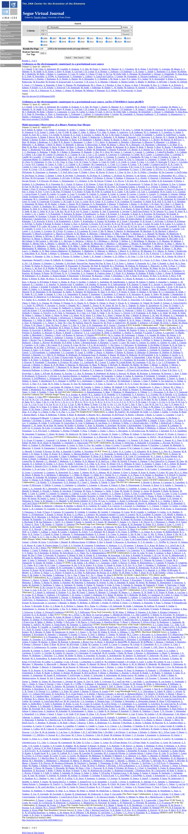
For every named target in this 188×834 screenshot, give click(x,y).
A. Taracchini (134, 300)
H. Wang (64, 315)
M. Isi (67, 211)
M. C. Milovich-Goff (109, 246)
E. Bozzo (57, 333)
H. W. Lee (132, 226)
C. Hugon (176, 423)
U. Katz (88, 425)
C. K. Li (64, 402)
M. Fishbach (52, 189)
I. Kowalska (133, 221)
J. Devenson (152, 175)
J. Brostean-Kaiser (88, 342)
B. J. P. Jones (53, 357)
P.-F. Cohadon (38, 164)
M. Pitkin (154, 268)
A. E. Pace (155, 260)
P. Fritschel (66, 191)
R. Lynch (93, 231)
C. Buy (96, 152)
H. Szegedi (140, 87)
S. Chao (153, 157)
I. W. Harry (154, 204)
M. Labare (74, 362)
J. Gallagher (141, 350)
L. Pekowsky (154, 266)
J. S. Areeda (54, 135)
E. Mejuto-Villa (37, 243)
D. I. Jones (169, 211)
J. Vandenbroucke (156, 384)
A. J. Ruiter (163, 85)
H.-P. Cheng (117, 159)
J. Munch (122, 251)
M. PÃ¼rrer (56, 273)
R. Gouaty (78, 199)
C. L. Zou (70, 412)
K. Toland (144, 303)
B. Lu (55, 404)
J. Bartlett (97, 140)
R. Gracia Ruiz (67, 423)
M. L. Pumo (96, 85)
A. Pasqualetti (58, 266)
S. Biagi (70, 415)
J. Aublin (164, 412)
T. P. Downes (43, 181)
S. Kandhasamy (89, 214)
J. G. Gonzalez (67, 352)
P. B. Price (172, 370)
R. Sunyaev (78, 335)
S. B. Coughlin (81, 167)
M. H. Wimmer (59, 320)
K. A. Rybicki (175, 85)
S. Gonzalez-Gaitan (100, 114)
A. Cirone (131, 162)
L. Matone (135, 239)
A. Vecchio (116, 310)
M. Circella (65, 418)
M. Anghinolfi (133, 412)
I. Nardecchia (180, 251)
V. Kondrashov (87, 221)
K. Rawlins (67, 373)
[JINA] (9, 18)
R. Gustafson (136, 201)
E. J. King (110, 219)
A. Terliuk (178, 381)
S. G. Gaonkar (179, 191)
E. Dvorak (129, 347)
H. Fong (109, 189)
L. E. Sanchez (50, 284)
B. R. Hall (156, 201)
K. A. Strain (86, 297)
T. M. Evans (119, 184)
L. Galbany (87, 76)
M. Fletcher (100, 189)
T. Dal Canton (146, 169)
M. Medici (134, 365)
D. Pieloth (154, 370)
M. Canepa (47, 154)
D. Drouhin (78, 420)
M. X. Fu (74, 399)
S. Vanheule (42, 387)
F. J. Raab (116, 273)
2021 (91, 42)
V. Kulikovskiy (148, 425)
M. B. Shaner (142, 289)
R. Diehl (105, 333)
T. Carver (113, 342)
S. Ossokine (108, 260)
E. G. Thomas (43, 303)
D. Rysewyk (41, 376)
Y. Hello (125, 423)
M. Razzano (97, 276)
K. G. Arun (76, 135)
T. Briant (79, 149)
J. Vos (31, 90)
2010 (82, 38)
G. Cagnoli (137, 152)
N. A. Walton (56, 90)
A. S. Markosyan (83, 236)
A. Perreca (26, 268)
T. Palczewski (72, 370)
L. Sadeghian (103, 282)
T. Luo (71, 404)
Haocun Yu (98, 323)
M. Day (82, 345)
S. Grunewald (43, 201)
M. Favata (62, 187)
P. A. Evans (27, 440)
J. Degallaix (152, 172)
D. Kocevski (35, 330)
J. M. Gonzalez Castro (172, 196)
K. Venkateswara (161, 310)
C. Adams (81, 130)
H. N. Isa (50, 211)
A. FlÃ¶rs (49, 76)
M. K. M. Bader (63, 137)
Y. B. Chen (170, 397)
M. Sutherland (124, 381)
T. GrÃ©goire (54, 423)
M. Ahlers (161, 335)
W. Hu (155, 399)
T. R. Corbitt (143, 164)
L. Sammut (172, 282)
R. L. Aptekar (94, 394)
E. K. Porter (36, 271)
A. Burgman (102, 342)
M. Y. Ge (109, 399)
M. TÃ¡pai (122, 300)
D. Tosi (74, 384)
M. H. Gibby (116, 328)
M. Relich (111, 373)
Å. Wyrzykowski (125, 90)
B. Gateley (51, 194)
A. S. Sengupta (44, 289)
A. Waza (156, 387)
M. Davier (100, 172)
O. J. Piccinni (71, 268)
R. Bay (177, 337)
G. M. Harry (143, 204)
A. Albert (110, 412)
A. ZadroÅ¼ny (119, 323)
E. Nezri (179, 428)
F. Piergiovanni (94, 268)
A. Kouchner (110, 425)
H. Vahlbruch (65, 308)
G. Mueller (33, 251)
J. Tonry (58, 71)
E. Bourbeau (166, 340)
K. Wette (87, 318)
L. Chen (141, 397)
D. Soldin (102, 378)
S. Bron (76, 342)
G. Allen (82, 132)
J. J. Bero (88, 142)
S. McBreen (47, 330)
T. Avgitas (173, 412)
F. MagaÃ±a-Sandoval (42, 234)
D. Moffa (51, 248)
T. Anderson (57, 337)
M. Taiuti (83, 434)
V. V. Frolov (77, 191)
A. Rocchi (94, 278)
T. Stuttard (97, 381)
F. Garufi (42, 194)
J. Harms (133, 204)
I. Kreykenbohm (134, 425)
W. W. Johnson (157, 211)
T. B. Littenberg (71, 229)
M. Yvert (107, 323)
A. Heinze (73, 79)
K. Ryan (71, 282)
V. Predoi (95, 271)
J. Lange (146, 224)
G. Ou (110, 404)
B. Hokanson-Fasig (87, 355)
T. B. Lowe (89, 82)
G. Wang (55, 315)
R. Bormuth (80, 415)
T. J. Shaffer (105, 289)
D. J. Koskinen (126, 360)
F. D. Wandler (129, 387)
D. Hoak (177, 206)
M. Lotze (46, 428)
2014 (119, 38)
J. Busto (148, 415)
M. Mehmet (176, 241)
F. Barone (33, 140)
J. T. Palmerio (36, 85)
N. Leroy (182, 226)
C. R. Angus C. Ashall (142, 109)
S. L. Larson (177, 224)
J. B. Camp (37, 154)
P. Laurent (147, 333)
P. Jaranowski (113, 211)
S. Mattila (139, 82)
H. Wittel (92, 320)
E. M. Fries (55, 191)
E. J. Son (58, 294)
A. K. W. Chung (81, 162)
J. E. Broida (132, 149)
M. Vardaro (78, 310)
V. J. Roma (127, 278)
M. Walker (26, 315)
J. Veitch (138, 310)
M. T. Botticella (29, 74)
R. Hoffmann (71, 355)
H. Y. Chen (90, 159)
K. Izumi (84, 211)
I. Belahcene (42, 142)
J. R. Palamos (34, 263)
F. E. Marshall (108, 440)
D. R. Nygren (170, 367)
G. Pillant (115, 268)
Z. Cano (71, 74)
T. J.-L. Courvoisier (92, 333)
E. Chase (173, 157)
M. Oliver (178, 256)
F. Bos (129, 340)
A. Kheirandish (138, 357)
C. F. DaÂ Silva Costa (68, 172)
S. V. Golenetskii (123, 394)
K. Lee (141, 226)
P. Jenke (162, 328)
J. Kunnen (181, 360)
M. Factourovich (133, 184)
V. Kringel (168, 221)
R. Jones (178, 211)
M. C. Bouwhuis (103, 415)
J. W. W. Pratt (74, 271)
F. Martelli (139, 236)
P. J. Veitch (147, 310)
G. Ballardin (106, 137)
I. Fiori (32, 189)
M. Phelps (59, 268)
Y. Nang (94, 404)
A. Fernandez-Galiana (125, 187)
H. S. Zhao (178, 409)
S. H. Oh (148, 256)
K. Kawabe (62, 216)
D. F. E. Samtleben (178, 431)
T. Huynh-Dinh (179, 209)
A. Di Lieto (65, 178)
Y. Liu (40, 404)
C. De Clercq (114, 345)
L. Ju (34, 214)
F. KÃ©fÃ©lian (75, 216)
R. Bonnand (118, 147)
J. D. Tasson (146, 300)
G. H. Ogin (130, 256)
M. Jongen (58, 425)
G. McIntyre (78, 241)
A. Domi (46, 420)
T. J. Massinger (70, 239)
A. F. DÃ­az (146, 418)
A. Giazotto (86, 196)
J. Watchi (135, 315)
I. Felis (168, 420)
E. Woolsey (134, 389)
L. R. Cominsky (83, 164)
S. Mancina (70, 365)
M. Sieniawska (90, 292)
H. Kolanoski (66, 360)
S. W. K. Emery (179, 437)
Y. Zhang (116, 409)
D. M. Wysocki (179, 320)
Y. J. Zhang (146, 409)
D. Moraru (132, 248)
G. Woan (101, 320)
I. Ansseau (68, 337)
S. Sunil (173, 297)
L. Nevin (108, 253)
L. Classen (181, 342)
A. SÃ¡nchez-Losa (137, 431)
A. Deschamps (158, 418)
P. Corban (132, 164)
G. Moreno (143, 248)
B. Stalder (106, 87)
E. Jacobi (174, 355)
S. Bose (157, 147)
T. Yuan (50, 392)
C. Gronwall (48, 440)
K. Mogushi (71, 248)
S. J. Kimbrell (99, 219)
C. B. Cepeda (79, 157)
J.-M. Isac (59, 211)
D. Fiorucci (41, 189)
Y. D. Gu (118, 399)
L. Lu (158, 362)
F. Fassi (161, 420)
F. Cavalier (47, 157)
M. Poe (162, 268)
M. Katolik (171, 214)
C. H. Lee (102, 226)
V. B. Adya (125, 130)
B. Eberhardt (140, 347)
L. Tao (145, 404)
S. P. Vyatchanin (138, 313)
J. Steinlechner (176, 294)
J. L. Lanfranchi (87, 362)
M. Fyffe (96, 191)
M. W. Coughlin (67, 167)
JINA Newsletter (6, 54)
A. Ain (58, 132)
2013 (110, 38)
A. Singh (131, 292)
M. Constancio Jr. (99, 164)
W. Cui (25, 399)
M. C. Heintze (59, 206)
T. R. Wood (122, 389)
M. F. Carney (146, 154)
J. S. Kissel (160, 219)
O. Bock (53, 147)
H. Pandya (84, 370)
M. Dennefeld (144, 74)
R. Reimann (87, 373)
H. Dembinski (141, 345)
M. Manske (160, 234)
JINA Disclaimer (6, 58)
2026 (45, 45)
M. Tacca (70, 300)
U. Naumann (120, 367)
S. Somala (48, 294)
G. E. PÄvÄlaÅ (40, 431)
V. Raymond (85, 276)
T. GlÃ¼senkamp (37, 352)
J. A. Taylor (158, 300)
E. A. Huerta (126, 209)
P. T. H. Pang (117, 263)
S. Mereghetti (35, 335)
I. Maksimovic (105, 234)
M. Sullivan (129, 87)
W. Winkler (72, 320)
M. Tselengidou (85, 384)
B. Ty (127, 384)
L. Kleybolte (171, 219)
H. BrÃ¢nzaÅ (118, 415)
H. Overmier (133, 260)
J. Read (106, 276)
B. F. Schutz (144, 287)
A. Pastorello (49, 85)
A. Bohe (89, 147)
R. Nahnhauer (96, 367)
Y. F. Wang (97, 315)
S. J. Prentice (108, 85)
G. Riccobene (122, 431)
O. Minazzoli (125, 246)
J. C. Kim (51, 219)
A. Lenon (160, 226)
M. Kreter (121, 425)
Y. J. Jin (50, 402)
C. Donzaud (56, 420)
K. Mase (93, 365)
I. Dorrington (165, 178)
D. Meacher (150, 241)
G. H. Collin (39, 345)
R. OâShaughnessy (93, 260)
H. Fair (154, 184)
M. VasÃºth (105, 310)
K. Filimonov (65, 350)
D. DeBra (142, 172)
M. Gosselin (67, 199)
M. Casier (131, 342)
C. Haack (98, 352)
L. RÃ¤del (45, 373)
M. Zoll (58, 392)
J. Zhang (45, 409)
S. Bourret (90, 415)
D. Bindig (81, 340)
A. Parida (26, 266)
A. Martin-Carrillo (126, 82)
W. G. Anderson (151, 132)
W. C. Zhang (93, 409)
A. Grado (88, 199)
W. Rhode (131, 373)
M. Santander (107, 376)
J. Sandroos (95, 376)
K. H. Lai (116, 224)
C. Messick (133, 243)
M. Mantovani (172, 234)
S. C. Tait (79, 300)
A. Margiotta (79, 428)
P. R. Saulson (132, 284)
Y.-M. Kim (87, 219)
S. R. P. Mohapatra (96, 248)
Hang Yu (88, 323)
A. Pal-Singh (70, 263)
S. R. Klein (33, 360)
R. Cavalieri (58, 157)
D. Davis (110, 172)
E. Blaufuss (92, 340)
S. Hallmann (88, 423)
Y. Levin (37, 229)
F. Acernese (60, 130)
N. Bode (61, 147)
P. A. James (132, 79)
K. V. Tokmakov (132, 303)
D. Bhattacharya (129, 392)
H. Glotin (43, 423)
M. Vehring (66, 387)
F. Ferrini (163, 187)
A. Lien (97, 440)
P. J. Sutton (27, 300)
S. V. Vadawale (180, 392)
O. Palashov (47, 263)
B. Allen (73, 132)
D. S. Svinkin (72, 394)
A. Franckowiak (62, 76)
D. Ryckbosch (28, 376)
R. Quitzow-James (103, 273)
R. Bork (139, 147)
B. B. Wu (73, 407)
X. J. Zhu (81, 325)
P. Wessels (52, 318)
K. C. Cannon (71, 154)
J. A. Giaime (60, 196)
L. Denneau (132, 74)
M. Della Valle (119, 74)
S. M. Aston (114, 135)
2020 (82, 42)
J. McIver (89, 241)
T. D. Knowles (38, 221)
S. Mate (106, 392)
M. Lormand (162, 229)
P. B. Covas (134, 167)
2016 (45, 42)
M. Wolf (112, 389)
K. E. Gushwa (108, 201)
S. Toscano (65, 384)
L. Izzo (122, 79)
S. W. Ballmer (119, 137)
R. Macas (109, 231)
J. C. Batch (133, 140)
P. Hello (81, 206)
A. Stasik (180, 378)
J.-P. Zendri (154, 323)
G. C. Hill (46, 355)
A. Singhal (141, 292)
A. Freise (30, 191)
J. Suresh (182, 297)
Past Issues (4, 25)
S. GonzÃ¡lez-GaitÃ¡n (103, 76)
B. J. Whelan (47, 389)
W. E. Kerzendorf (157, 79)
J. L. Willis (37, 320)
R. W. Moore (73, 367)
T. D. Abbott (48, 130)
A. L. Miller (62, 246)
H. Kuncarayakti (63, 82)
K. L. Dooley (141, 178)
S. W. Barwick (157, 337)
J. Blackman (161, 144)
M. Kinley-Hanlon (134, 219)
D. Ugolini (173, 305)
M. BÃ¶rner (120, 340)
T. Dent (58, 175)
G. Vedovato (127, 310)
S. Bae (74, 137)
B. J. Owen (145, 260)
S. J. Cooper (121, 164)
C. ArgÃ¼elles (89, 337)
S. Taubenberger (162, 87)
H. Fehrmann (89, 187)
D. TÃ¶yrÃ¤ (38, 305)
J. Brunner (139, 415)
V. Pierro (106, 268)
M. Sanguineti (28, 434)
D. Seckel (65, 378)
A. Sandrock (83, 376)
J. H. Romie (161, 278)
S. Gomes (131, 196)
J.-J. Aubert (154, 412)
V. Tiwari (120, 303)
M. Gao (100, 399)
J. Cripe (73, 169)
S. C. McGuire (65, 241)
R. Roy (154, 85)
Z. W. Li (130, 402)
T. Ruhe (183, 373)
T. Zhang (26, 325)
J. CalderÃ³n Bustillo (164, 152)
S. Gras (125, 199)
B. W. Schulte (132, 287)
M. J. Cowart (172, 167)
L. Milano (51, 246)
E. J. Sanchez (37, 284)
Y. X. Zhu (60, 412)
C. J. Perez (180, 266)
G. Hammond (28, 204)
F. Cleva (171, 162)
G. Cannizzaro (60, 74)
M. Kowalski (38, 82)
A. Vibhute (142, 392)
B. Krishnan (180, 221)
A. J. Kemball (98, 216)
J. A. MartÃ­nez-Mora (107, 428)
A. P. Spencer (119, 294)
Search (3, 29)
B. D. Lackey (105, 224)
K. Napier (169, 251)
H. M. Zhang (34, 409)
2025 (128, 42)
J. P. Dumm (106, 347)
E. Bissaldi (40, 328)
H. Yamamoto (36, 323)
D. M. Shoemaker (54, 292)
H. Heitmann (71, 206)
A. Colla (58, 164)
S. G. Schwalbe (158, 287)
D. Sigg (101, 292)
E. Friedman (108, 350)
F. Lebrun (157, 333)
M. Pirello (144, 268)
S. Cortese (42, 167)
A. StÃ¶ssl (71, 381)
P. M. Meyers (158, 243)
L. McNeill (113, 241)
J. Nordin (172, 82)
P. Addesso (100, 130)
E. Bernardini (48, 340)
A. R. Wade (151, 313)
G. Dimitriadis (168, 74)
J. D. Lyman (88, 71)
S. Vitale (100, 313)
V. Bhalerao (116, 392)
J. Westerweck (64, 318)
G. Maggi (45, 365)
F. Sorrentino (94, 294)
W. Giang (175, 350)
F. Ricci (172, 276)
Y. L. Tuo (163, 404)
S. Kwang (93, 224)
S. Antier (177, 132)
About (3, 40)
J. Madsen (35, 365)
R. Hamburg (152, 328)
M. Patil (94, 266)
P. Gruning (55, 201)
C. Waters (67, 90)
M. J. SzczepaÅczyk (56, 300)
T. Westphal (77, 318)
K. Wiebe (59, 389)
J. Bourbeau (178, 340)
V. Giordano (32, 423)
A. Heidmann (45, 206)
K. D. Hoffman (58, 355)
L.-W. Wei (154, 315)
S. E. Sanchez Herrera (67, 376)
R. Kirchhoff (148, 219)
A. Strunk (117, 297)
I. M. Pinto (134, 268)
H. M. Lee (122, 226)
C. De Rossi (116, 175)
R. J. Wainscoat (42, 90)
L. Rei (126, 276)
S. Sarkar (118, 376)
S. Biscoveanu (91, 144)
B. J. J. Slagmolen (167, 292)
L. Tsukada (131, 305)
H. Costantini (115, 418)
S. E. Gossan (55, 199)
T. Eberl (87, 420)
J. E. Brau (69, 149)
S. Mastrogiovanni (100, 239)
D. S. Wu (167, 320)
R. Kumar (56, 224)
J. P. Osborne (155, 440)
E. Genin (112, 194)
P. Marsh (130, 236)
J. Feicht (99, 187)
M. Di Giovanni (37, 178)
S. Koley (75, 221)
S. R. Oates (144, 440)
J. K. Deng (44, 399)
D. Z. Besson (61, 340)
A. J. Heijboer (114, 423)
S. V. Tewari (178, 300)
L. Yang (58, 323)
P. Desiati (164, 345)
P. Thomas (65, 303)
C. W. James (36, 425)
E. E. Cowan (146, 167)
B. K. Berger (64, 142)
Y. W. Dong (55, 399)
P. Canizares (59, 154)
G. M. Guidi (66, 201)
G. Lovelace (46, 231)
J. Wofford (121, 320)
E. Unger (135, 384)
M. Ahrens (171, 335)
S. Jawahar (124, 211)
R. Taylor (168, 300)
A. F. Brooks (144, 149)
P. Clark (98, 74)
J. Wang (31, 407)
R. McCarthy (172, 239)
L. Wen (31, 318)
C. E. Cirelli (121, 162)
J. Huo (171, 399)
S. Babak (42, 137)
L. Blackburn (52, 328)
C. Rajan (167, 273)
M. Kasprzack (159, 214)
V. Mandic (124, 234)
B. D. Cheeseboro (76, 159)
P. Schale (178, 284)
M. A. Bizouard (133, 144)
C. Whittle (136, 318)
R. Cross (74, 345)
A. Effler (152, 181)
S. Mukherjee (88, 251)
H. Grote (32, 201)
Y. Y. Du (65, 399)
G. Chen (133, 397)
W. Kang (78, 357)
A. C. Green (151, 199)
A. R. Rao (168, 392)
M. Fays (71, 187)
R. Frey (39, 191)
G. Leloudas (164, 69)
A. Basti (123, 140)
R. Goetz (122, 196)
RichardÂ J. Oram (41, 260)
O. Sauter (144, 284)
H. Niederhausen (142, 367)
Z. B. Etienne (90, 184)
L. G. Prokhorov (174, 271)
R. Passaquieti (72, 266)
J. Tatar (144, 381)
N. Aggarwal (27, 132)
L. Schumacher (53, 378)
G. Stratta (96, 297)
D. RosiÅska (173, 278)
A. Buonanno (74, 152)
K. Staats (146, 294)
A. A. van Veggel (64, 310)
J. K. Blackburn (147, 144)
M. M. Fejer (109, 187)
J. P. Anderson (125, 71)
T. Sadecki (91, 282)
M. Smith (85, 87)
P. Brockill (121, 149)
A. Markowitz (98, 236)
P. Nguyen (154, 253)
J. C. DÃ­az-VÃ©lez (65, 347)
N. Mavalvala (146, 239)
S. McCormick (39, 241)
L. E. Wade (163, 313)
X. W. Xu (167, 389)
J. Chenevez (77, 333)
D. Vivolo (169, 434)
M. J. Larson (100, 362)
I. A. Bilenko (171, 142)
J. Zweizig (120, 325)
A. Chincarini (138, 159)
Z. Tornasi (164, 303)
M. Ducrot (98, 181)
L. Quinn (102, 431)
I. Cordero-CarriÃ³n (158, 164)
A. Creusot (135, 418)
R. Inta (33, 211)
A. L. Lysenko (152, 394)
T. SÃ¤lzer (52, 376)
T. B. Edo (129, 181)
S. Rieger (33, 278)
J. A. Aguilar (150, 335)
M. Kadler (69, 425)
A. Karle (105, 357)
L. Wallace (37, 315)
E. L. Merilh (84, 243)
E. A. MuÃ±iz (133, 251)
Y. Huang (163, 399)
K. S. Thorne (90, 303)
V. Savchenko (178, 330)
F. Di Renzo (97, 178)
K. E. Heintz (62, 79)
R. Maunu (102, 365)
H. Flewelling (38, 76)
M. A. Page (173, 260)
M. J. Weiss (176, 387)
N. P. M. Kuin (87, 440)
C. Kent (120, 216)
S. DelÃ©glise (180, 172)
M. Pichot (82, 268)
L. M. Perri (37, 268)
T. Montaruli (60, 367)
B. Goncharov (142, 196)
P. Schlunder (149, 376)
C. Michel (177, 243)
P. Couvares (123, 167)
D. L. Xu (158, 389)
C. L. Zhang (166, 407)
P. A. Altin (101, 132)
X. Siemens (78, 292)
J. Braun (35, 342)
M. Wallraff (117, 387)
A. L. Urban (40, 308)
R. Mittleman (40, 248)
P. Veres (141, 330)
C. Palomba (58, 263)
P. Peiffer (108, 370)
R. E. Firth (26, 76)
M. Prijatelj (128, 271)
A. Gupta (84, 201)
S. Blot (101, 340)
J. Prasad (63, 271)
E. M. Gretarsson (165, 199)
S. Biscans (79, 144)
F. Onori (25, 85)
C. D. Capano (99, 154)
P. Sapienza (40, 434)
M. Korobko (110, 221)
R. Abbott (38, 130)
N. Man (115, 234)
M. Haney (39, 204)
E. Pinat (163, 370)
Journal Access (6, 33)
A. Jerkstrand (50, 69)
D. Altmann (35, 337)
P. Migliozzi (150, 428)
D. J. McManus (100, 241)
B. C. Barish (168, 137)
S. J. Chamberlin (133, 157)
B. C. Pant (151, 263)
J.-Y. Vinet (91, 313)
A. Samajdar (161, 282)
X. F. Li (106, 402)
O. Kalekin (79, 425)
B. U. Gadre (117, 191)
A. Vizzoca (179, 434)
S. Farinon (181, 184)
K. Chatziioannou (59, 159)
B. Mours (166, 248)
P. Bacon (51, 137)
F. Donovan (129, 178)
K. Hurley (83, 394)
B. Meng (85, 404)
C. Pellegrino (53, 431)
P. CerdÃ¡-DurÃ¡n (94, 157)
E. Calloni (26, 154)
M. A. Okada (167, 256)
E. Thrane (101, 303)
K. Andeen (46, 337)
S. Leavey (92, 226)
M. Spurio (59, 434)
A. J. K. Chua (59, 162)
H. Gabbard (106, 191)
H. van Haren (101, 423)
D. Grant (79, 352)
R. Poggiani (171, 268)
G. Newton (132, 253)
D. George (131, 194)
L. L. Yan (115, 407)
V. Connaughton (103, 328)
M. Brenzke (56, 342)
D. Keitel (87, 216)
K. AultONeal (169, 135)
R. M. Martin (174, 236)
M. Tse (115, 305)
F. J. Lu (95, 397)
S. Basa (41, 415)
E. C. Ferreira (152, 187)
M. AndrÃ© (120, 412)
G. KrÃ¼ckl (170, 360)
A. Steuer (33, 381)
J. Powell (54, 271)
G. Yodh (32, 392)
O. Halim (147, 201)
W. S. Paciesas (73, 330)
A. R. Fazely (44, 350)
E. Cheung (141, 342)
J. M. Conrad (51, 345)
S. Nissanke (37, 256)
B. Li (57, 402)
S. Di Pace (75, 178)
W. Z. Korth (122, 221)
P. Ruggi (53, 282)
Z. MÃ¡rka (58, 236)
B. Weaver (144, 315)
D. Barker (179, 137)
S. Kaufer (51, 216)
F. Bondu (98, 147)
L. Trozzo (94, 305)
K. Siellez (67, 292)
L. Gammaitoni (152, 191)
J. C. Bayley (154, 140)
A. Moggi (60, 248)
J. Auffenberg (103, 337)
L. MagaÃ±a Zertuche (63, 234)
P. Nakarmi (108, 367)
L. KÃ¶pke (78, 360)
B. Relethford (100, 373)
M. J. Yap (67, 323)
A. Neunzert (98, 253)
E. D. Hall (166, 201)
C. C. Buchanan (29, 152)
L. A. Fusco (178, 420)
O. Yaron (138, 90)
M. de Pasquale (165, 437)
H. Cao (82, 154)
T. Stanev (171, 378)
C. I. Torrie (27, 305)
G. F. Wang (174, 404)
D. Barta (73, 140)
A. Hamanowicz (175, 114)
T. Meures (173, 365)
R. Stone (65, 297)
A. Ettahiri (152, 420)
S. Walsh (46, 315)
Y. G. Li (114, 402)
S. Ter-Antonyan (166, 381)
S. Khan (156, 216)
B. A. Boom (130, 147)
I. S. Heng (114, 206)
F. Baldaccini (94, 137)
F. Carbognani (124, 154)
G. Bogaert (79, 147)
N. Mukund (100, 251)
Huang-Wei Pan (96, 263)
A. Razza (126, 85)
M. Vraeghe (86, 387)
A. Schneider (172, 376)
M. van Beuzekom (112, 308)
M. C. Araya (42, 135)
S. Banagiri (131, 137)
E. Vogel (76, 387)
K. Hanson (128, 352)
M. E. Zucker (109, 325)
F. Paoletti (161, 263)
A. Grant (117, 199)
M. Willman (88, 90)
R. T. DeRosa (104, 175)
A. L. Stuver (138, 297)
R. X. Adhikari (113, 130)
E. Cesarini (120, 157)
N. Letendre (27, 229)
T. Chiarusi (54, 418)
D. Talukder (99, 300)
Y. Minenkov (137, 246)
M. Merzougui (97, 243)
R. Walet (182, 313)
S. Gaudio (61, 194)
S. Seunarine (76, 378)
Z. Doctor (108, 178)
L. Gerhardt (152, 350)
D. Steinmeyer (40, 297)
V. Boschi (149, 147)
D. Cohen (49, 164)
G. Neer (130, 367)
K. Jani (103, 211)
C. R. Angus (138, 71)
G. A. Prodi (161, 271)
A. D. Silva (110, 292)
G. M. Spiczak (122, 378)
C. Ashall (149, 71)
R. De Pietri (68, 175)
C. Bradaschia (34, 149)
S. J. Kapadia (123, 214)
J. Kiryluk (177, 357)
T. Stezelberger (45, 381)
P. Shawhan (172, 289)
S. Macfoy (118, 231)
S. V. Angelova (165, 132)
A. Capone (157, 415)
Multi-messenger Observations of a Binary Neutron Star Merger (56, 124)
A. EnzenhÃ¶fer (140, 420)
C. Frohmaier (76, 76)
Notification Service (7, 36)
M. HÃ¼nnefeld (145, 355)
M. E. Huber (140, 69)
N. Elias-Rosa (181, 74)
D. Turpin (113, 434)
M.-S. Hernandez (86, 79)
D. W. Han (146, 399)
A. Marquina (119, 236)
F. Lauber (111, 362)
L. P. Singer (122, 292)
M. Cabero (115, 152)
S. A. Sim (84, 69)
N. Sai (125, 404)
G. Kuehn (37, 224)
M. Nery (88, 253)
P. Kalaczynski (66, 357)
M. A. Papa (180, 263)
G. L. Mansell (148, 234)
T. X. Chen (151, 397)
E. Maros (109, 236)
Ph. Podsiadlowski (82, 85)
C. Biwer (121, 144)
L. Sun (166, 297)
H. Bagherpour (125, 337)
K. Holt (33, 209)
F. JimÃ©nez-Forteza (139, 211)
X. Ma (78, 404)
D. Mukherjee (75, 251)
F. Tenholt (153, 381)
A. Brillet (88, 149)
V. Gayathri (80, 194)
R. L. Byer (104, 152)
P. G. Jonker (143, 79)
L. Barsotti (51, 140)
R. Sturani (127, 297)
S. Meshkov (109, 243)
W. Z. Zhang (105, 409)
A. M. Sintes (152, 292)
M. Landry (126, 224)
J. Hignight (36, 355)
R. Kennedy (111, 216)
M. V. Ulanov (28, 397)
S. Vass (96, 310)
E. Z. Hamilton (178, 201)
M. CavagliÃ (35, 157)
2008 (64, 38)
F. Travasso (50, 305)
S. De (134, 172)
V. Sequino (69, 289)
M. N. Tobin (53, 384)
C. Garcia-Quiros (29, 194)
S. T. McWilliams (136, 241)
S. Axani (114, 337)
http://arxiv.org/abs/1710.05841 (35, 119)
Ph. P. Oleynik (165, 394)
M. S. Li (78, 402)
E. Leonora (36, 428)
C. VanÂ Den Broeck (152, 308)
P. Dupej (108, 181)
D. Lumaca (69, 231)
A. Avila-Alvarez (29, 137)
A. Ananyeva (122, 132)
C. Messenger (122, 243)
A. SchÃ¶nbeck (95, 287)
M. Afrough (146, 130)
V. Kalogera (66, 214)
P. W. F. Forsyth (131, 189)
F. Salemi (151, 282)
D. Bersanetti (111, 142)
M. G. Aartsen (114, 335)
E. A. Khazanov (177, 216)
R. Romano (138, 278)
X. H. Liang (141, 402)
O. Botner (155, 340)
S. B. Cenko (127, 437)
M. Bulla (40, 74)
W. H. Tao (153, 404)
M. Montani (110, 248)
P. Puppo (45, 273)
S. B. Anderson (136, 132)
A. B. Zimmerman (95, 325)
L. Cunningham (122, 169)
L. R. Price (117, 271)
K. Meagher (124, 365)
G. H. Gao (84, 399)
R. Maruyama (82, 365)
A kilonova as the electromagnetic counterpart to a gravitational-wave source (63, 64)
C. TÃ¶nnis (124, 434)
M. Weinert (165, 315)
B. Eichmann (164, 347)
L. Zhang (173, 323)
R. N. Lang (137, 224)
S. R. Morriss (155, 248)
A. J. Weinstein (177, 315)
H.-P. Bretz (67, 342)
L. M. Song (104, 397)
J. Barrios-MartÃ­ (29, 415)
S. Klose (169, 79)
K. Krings (150, 360)
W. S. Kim (77, 219)
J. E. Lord (129, 229)
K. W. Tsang (105, 305)
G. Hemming (92, 206)
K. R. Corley (173, 164)
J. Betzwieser (135, 142)
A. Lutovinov (168, 333)
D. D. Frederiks (108, 394)
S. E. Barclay (156, 137)
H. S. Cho (171, 159)
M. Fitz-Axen (76, 189)
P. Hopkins (53, 209)
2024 (119, 42)
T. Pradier (92, 431)
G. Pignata (68, 85)
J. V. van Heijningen (46, 310)
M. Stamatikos (159, 378)
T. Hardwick (122, 204)
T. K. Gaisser (129, 350)
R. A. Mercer (72, 243)
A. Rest (134, 85)
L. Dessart (156, 74)
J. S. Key (129, 216)
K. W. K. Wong (134, 320)
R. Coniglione (102, 418)
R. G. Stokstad (59, 381)
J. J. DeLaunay (127, 345)
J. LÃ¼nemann (169, 362)
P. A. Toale (42, 384)
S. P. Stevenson (54, 297)
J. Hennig (124, 206)
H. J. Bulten (62, 152)
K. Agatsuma (180, 130)
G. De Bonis (171, 418)
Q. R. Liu (151, 362)
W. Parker (35, 266)
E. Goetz (113, 196)
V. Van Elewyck (147, 434)
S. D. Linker (57, 229)
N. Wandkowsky (143, 387)
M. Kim (156, 357)
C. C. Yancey (48, 323)
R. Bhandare (159, 142)
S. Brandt (67, 333)
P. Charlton (163, 157)
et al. (82, 117)
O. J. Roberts (120, 330)
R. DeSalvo (128, 175)
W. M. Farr (34, 187)
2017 (54, 42)
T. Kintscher (166, 357)
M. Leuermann (139, 362)
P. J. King (120, 219)
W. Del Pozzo (28, 175)
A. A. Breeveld (100, 437)
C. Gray (132, 199)
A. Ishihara (164, 355)
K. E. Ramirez (43, 276)
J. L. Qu (117, 404)
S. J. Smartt (27, 69)
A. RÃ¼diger (43, 282)
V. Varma (88, 310)
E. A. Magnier (101, 82)
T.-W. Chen (38, 69)
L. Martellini (150, 236)
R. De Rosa (92, 175)
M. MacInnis (145, 231)
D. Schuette (120, 287)
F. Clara (140, 162)
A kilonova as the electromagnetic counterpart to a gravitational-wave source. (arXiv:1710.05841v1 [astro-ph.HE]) (83, 101)
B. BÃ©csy (176, 140)
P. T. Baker (82, 137)
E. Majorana (92, 234)
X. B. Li (98, 402)
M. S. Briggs (64, 328)
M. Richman (142, 373)
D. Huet (136, 209)
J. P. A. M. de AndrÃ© (97, 345)
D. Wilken (146, 318)
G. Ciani (102, 162)
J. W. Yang (125, 407)
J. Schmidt (43, 287)
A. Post (46, 271)
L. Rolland (104, 278)
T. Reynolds (144, 85)
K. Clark (172, 342)
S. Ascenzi (86, 135)
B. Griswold (179, 199)
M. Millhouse (93, 246)
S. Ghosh (50, 196)
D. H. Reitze (143, 276)
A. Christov (162, 342)
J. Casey (122, 342)
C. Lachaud (161, 425)
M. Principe (139, 271)
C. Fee (79, 187)
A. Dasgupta (51, 172)
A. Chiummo (150, 159)
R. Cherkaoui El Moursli (38, 418)
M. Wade (173, 313)
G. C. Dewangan (155, 392)
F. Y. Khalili (139, 216)
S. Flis (83, 350)
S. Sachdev (81, 282)
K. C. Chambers (127, 69)
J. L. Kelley (126, 357)
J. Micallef (35, 367)
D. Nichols (177, 253)
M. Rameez (56, 373)
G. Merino (163, 365)
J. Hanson (111, 204)
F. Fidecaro (173, 187)
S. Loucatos (56, 428)
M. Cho (180, 159)
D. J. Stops (75, 297)
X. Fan (172, 184)
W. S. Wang (41, 407)
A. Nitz (47, 256)
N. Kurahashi (38, 362)
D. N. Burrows (114, 437)
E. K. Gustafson (122, 201)
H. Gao (93, 399)
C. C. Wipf (82, 320)
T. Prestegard (106, 271)
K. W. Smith (36, 71)
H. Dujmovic (94, 347)
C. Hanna (70, 204)
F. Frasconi (178, 189)
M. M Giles (128, 328)
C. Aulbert (157, 135)
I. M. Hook (113, 79)
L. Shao (152, 289)
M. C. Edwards (141, 181)
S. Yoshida (41, 392)
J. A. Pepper (118, 370)
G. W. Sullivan (109, 381)
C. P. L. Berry (99, 142)
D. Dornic (67, 420)
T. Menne (153, 365)
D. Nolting (75, 256)
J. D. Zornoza (35, 437)
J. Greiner (119, 76)
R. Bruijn (130, 415)
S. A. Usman (52, 308)
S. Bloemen (43, 147)
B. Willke (47, 320)
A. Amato (111, 132)
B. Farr (25, 187)
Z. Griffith (88, 352)
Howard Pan (82, 263)
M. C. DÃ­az (178, 175)
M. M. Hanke (51, 204)
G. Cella (68, 157)
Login (3, 65)
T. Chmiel (161, 159)
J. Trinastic (71, 305)
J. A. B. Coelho (78, 418)
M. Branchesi (58, 149)
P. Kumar (47, 224)
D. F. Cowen (64, 345)
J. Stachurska (146, 378)
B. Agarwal (158, 130)
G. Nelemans (63, 253)
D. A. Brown (156, 149)
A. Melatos (49, 243)
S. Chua (69, 162)
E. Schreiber (108, 287)
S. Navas (171, 428)
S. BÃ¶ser (145, 340)
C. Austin (181, 135)
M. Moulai (84, 367)
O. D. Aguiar (40, 132)
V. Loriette (151, 229)
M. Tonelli (154, 303)
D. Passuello (84, 266)
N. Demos (39, 175)
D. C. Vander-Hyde (171, 308)
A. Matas (113, 239)
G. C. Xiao (90, 407)
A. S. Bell (53, 142)
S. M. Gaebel (129, 191)
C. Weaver (165, 387)
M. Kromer (50, 82)
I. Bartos (106, 140)
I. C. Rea (77, 373)
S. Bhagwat (147, 142)
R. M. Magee (80, 234)
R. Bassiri (115, 140)
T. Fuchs (118, 350)
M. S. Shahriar (129, 289)
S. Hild (158, 206)
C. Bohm (109, 340)
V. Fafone (145, 184)
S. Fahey (34, 350)
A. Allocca (91, 132)
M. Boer (70, 147)
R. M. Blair (32, 147)
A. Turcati (107, 384)
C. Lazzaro (74, 226)
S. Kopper (98, 360)
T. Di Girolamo (52, 178)
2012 (101, 38)
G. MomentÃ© (47, 367)
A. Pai (182, 260)
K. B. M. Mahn (57, 365)
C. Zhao (46, 325)
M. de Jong (48, 425)
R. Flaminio (88, 189)
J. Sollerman (95, 87)
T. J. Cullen (97, 169)
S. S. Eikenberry (38, 184)
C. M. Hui (171, 328)
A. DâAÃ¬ (152, 437)
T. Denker (49, 175)
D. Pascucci (46, 266)
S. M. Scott (178, 287)
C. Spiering (135, 378)
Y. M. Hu (115, 209)
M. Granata (107, 199)
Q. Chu (48, 162)
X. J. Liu (32, 404)
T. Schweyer (59, 87)
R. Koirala (54, 360)
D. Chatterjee (45, 159)
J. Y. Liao (151, 402)
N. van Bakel (97, 308)
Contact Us (4, 43)
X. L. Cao (115, 397)
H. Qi (64, 273)
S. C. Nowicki (156, 367)
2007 (54, 38)
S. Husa (155, 209)
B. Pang (107, 263)
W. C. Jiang (35, 402)
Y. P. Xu (106, 407)
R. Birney (57, 144)
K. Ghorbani (163, 350)
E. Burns (75, 328)
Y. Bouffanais (177, 147)
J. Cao (89, 154)
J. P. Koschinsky (111, 360)
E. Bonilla (107, 147)
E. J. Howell (95, 209)
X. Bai (136, 337)
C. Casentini (175, 154)
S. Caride (135, 154)
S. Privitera (150, 271)
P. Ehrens (178, 181)
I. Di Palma (86, 178)
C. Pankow (129, 263)
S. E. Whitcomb (111, 318)
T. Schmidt (160, 376)
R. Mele (121, 428)
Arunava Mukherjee (59, 251)
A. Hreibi (106, 209)
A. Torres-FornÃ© (178, 303)
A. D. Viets (57, 313)
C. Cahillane (148, 152)
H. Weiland (77, 90)
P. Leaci (83, 226)
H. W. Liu (179, 402)
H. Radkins (141, 273)
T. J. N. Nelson (76, 253)
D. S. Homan (101, 71)
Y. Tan (138, 404)
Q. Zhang (54, 409)
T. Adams (90, 130)
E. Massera (46, 239)
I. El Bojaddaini (99, 420)
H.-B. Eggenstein (165, 181)
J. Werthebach (35, 389)
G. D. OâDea (118, 256)
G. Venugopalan (177, 310)
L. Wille (82, 389)
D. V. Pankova (96, 370)
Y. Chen (107, 159)
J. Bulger (49, 74)
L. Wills (104, 389)
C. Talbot (89, 300)
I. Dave (91, 172)
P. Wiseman (100, 90)
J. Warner (118, 315)
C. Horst (63, 209)
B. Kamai (77, 214)
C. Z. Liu (161, 402)
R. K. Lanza (165, 224)
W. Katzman (41, 216)
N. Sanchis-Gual (64, 284)
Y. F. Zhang (135, 409)
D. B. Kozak (145, 221)
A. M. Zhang (154, 407)
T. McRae (123, 241)
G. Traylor (60, 305)
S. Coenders (27, 345)
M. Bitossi (111, 144)
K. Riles (41, 278)
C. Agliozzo (113, 71)
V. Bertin (62, 415)
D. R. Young (48, 71)
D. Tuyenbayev (152, 305)
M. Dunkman (118, 347)
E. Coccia (26, 164)
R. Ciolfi (111, 162)
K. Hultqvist (131, 355)
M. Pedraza (130, 266)
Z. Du (90, 181)
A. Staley (155, 294)
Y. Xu (175, 389)
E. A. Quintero (87, 273)
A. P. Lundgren (81, 231)
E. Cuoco (134, 169)
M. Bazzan (165, 140)
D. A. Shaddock (92, 289)
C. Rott (175, 373)
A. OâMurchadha (57, 370)
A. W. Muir (44, 251)
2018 (64, 42)
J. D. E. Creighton (46, 169)
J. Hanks (61, 204)
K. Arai (32, 135)
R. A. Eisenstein (53, 184)
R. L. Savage (154, 284)
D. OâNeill (182, 82)
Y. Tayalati (93, 434)
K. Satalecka (137, 376)
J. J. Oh (139, 256)
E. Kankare (74, 69)
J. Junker (41, 214)
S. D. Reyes (162, 276)
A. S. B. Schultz (46, 87)
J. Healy (35, 206)
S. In (156, 355)
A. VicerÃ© (45, 313)
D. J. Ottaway (121, 260)
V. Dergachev (80, 175)
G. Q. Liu (170, 402)
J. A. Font (118, 189)
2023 (110, 42)
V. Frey (46, 191)
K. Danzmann (39, 172)
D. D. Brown (169, 149)
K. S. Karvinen (145, 214)
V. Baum (169, 337)
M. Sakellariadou (117, 282)
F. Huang (112, 355)
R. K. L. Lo (90, 229)
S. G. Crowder (84, 169)
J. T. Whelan (97, 318)
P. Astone (125, 135)
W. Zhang (82, 409)
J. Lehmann (150, 226)
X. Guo (76, 201)
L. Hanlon (39, 79)
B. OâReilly (56, 260)
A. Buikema (42, 152)
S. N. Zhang (85, 397)
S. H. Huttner (165, 209)
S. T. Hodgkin (101, 79)
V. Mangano (135, 234)
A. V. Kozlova (138, 394)
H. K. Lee (112, 226)
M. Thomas (55, 303)
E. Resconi (121, 373)
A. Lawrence (77, 82)
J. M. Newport (120, 253)
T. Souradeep (107, 294)
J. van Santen (54, 387)
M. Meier (144, 365)
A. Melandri (120, 440)
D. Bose (136, 340)
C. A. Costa (53, 167)
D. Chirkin (151, 342)
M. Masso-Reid (84, 239)
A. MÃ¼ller (161, 82)
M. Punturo (36, 273)
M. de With (39, 347)
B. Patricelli (104, 266)
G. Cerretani (108, 157)
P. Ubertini (89, 335)
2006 (45, 38)
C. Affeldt (135, 130)
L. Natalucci (48, 335)
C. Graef (97, 199)
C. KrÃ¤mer (157, 221)
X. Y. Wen (63, 407)
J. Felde (54, 350)
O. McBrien (150, 82)
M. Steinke (164, 294)
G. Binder (72, 340)
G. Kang (101, 214)
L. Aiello (51, 132)
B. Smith (179, 292)
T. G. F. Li (46, 229)
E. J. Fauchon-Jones (48, 187)
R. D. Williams (170, 318)
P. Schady (34, 87)
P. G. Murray (158, 251)
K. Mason (36, 239)
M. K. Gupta (94, 201)
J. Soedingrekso (90, 378)
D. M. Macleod (159, 231)
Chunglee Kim (39, 219)
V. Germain (162, 194)
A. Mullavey (111, 251)
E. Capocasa (111, 154)
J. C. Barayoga (143, 137)
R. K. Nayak (41, 253)
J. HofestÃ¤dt (165, 423)
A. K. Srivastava (133, 294)
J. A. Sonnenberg (70, 294)
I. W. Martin (162, 236)
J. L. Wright (157, 320)
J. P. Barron (145, 337)
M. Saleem (140, 282)
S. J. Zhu (72, 325)
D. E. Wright (111, 90)
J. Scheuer (33, 287)
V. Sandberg (78, 284)
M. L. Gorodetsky (41, 199)
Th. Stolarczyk (71, 434)
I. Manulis (113, 82)
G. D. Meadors (163, 241)
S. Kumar (66, 224)
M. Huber (121, 355)
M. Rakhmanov (29, 276)
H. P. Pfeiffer (48, 268)
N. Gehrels (91, 194)
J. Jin (44, 402)
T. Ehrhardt (152, 347)
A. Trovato (103, 434)
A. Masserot (57, 239)
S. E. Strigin (107, 297)
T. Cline (38, 397)
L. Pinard (124, 268)
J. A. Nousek (132, 440)
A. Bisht (102, 144)
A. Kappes (87, 357)
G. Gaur (70, 194)
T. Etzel (100, 184)
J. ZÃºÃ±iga (47, 437)
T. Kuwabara (51, 362)
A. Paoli (170, 263)
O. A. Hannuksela (98, 204)
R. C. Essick (66, 184)
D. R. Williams (93, 389)
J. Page (164, 260)
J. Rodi (57, 335)
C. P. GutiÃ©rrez (166, 76)
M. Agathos (169, 130)
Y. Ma (100, 231)
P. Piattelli (74, 431)
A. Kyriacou (63, 362)
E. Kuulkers (36, 333)
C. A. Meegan (59, 330)
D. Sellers (32, 289)
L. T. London (118, 229)
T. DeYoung (50, 347)
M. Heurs (150, 206)
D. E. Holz (42, 209)
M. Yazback (78, 323)
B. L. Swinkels (39, 300)
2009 (73, 38)
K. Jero (43, 357)
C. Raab (35, 373)
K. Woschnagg (146, 389)
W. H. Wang (85, 315)
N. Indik (25, 211)
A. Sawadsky (167, 284)
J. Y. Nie (102, 404)
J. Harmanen (50, 79)
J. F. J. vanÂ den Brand (132, 308)
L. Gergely (151, 194)
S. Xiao (25, 323)
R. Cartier (80, 74)
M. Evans (108, 184)
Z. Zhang (156, 409)
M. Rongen (166, 373)
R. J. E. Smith (37, 294)
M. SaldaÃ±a (152, 431)
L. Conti (111, 164)
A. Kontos (99, 221)
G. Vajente (76, 308)
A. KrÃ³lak (27, 224)
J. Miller (82, 246)
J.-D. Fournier (157, 189)
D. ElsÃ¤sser (126, 420)
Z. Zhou (63, 325)
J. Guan (126, 399)
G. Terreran (176, 87)
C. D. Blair (172, 144)
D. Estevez (78, 184)
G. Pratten (85, 271)
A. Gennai (121, 194)
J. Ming (148, 246)
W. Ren (153, 276)
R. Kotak (67, 71)
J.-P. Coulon (94, 167)
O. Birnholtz (68, 144)
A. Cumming (108, 169)
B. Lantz (155, 224)
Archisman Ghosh (37, 196)
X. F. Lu (63, 404)
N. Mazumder (160, 239)
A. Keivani (114, 357)
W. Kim (68, 219)
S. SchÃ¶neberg (39, 378)
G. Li (71, 402)
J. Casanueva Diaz (161, 154)
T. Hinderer (167, 206)
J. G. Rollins (115, 278)
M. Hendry (103, 206)
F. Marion (37, 236)
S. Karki (134, 214)
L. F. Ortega (79, 260)
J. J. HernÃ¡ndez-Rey (139, 423)
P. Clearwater (161, 162)
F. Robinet (84, 278)
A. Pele (164, 266)
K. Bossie (166, 147)
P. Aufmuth (147, 135)
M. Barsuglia (62, 140)
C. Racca (111, 431)
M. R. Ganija (166, 191)
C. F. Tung (98, 384)
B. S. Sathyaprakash (117, 284)
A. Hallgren (108, 352)
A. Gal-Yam (77, 71)
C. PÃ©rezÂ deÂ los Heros (136, 370)
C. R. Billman (38, 144)
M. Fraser (94, 69)
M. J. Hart (164, 204)
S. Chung (93, 162)
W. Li (85, 402)
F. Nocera (65, 256)
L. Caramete (168, 415)
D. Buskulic (86, 152)
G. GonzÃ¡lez (156, 196)
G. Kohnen (44, 360)
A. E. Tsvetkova (180, 394)
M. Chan (145, 157)
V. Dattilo (83, 172)
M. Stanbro (132, 330)
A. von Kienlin (152, 330)
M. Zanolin (132, 323)
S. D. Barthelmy (85, 140)
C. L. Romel (149, 278)
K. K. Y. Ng (143, 253)
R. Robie (75, 278)
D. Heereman (152, 352)
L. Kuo (74, 224)
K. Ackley (71, 130)
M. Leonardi (171, 226)
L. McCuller (52, 241)
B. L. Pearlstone (117, 266)
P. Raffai (150, 273)
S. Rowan (31, 282)
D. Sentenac (57, 289)
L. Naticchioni (28, 253)
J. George (141, 194)
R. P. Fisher (64, 189)
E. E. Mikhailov (39, 246)
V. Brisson (111, 149)
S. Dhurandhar (165, 175)
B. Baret (182, 412)
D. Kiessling (98, 425)
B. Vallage (134, 434)
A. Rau (118, 85)
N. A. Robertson (62, 278)
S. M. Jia (179, 399)
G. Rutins (62, 282)
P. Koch (49, 221)
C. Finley (76, 350)
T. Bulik (52, 152)
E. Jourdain (137, 333)
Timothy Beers (40, 17)
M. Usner (144, 384)
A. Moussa (161, 428)
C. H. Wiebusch (71, 389)
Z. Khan (165, 216)
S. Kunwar (26, 362)
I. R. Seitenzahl (73, 87)
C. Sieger (50, 434)
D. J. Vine (81, 313)
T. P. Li (64, 397)
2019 (73, 42)
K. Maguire (114, 69)
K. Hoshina (102, 355)
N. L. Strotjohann (84, 381)
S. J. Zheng (43, 412)
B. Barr (42, 140)
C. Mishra (156, 246)
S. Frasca (168, 189)
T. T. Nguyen (166, 253)
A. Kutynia (83, 224)
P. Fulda (87, 191)
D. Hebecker (140, 352)
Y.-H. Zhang (36, 325)
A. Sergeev (79, 289)
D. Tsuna (141, 305)
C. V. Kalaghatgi (53, 214)
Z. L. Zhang (167, 409)
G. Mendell (60, 243)
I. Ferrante (140, 187)
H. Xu (99, 407)
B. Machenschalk (131, 231)
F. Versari (160, 434)
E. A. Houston (83, 209)
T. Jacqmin (94, 211)
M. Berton (181, 71)
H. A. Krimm (73, 440)
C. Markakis (69, 236)
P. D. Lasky (42, 226)
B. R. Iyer (75, 211)
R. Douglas (177, 178)
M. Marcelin (68, 428)
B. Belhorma (51, 415)
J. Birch (49, 144)
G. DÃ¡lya (157, 169)
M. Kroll (160, 360)
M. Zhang (183, 323)
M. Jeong (35, 357)
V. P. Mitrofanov (177, 246)
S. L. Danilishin (170, 169)
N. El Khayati (113, 420)
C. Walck (96, 387)
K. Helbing (164, 352)
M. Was (126, 315)
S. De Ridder (153, 345)
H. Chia (127, 159)
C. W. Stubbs (117, 87)
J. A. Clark (149, 162)
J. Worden (146, 320)
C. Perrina (65, 431)
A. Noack (55, 256)
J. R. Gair (141, 191)
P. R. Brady (46, 149)
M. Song (111, 378)
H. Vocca (115, 313)
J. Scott (169, 287)
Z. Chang (124, 397)
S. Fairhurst (163, 184)
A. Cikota (90, 74)
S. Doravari (153, 178)
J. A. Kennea (61, 440)
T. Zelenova (143, 323)
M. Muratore (146, 251)
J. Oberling (106, 256)
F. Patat (59, 85)
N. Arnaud (65, 135)
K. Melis (130, 428)
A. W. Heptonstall (137, 206)
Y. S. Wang (53, 407)
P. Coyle (126, 418)
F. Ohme (157, 256)
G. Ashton (96, 135)
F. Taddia (150, 87)
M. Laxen (52, 226)
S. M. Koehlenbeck (62, 221)
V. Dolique (118, 178)
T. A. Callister (181, 152)
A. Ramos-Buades (58, 276)
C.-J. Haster (175, 204)
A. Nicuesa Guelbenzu (148, 76)
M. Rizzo (50, 278)
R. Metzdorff (145, 243)
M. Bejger (31, 142)
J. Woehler (110, 320)
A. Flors (48, 114)
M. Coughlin (62, 69)
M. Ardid (144, 412)
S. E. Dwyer (118, 181)
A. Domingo (115, 333)
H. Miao (168, 243)
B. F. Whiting (125, 318)
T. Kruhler (151, 107)
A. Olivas (45, 370)
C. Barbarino (159, 71)
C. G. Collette (69, 164)
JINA (2, 50)
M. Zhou (55, 325)
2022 (101, 42)
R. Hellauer (175, 352)
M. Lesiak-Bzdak (123, 362)
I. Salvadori (164, 431)
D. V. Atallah (135, 135)
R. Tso (122, 305)
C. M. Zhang (178, 407)
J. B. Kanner (111, 214)
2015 (128, 38)
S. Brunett (180, 149)
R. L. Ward (107, 315)
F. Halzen (119, 352)
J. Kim (149, 357)
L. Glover (103, 196)
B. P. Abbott (27, 130)
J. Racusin (108, 330)
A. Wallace (106, 387)
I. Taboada (135, 381)
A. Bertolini (123, 142)
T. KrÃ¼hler (152, 69)
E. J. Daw (119, 172)
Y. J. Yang (143, 407)
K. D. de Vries (176, 345)
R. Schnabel (64, 287)
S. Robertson (154, 373)
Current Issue (5, 22)
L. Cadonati (126, 152)
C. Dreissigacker (66, 181)
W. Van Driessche (173, 384)
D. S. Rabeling (128, 273)
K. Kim (60, 219)
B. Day (127, 172)
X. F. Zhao (32, 412)
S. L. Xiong (73, 397)
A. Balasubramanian (93, 392)
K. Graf (79, 423)
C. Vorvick (125, 313)
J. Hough (72, 209)
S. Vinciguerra (69, 313)
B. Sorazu (83, 294)
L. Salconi (130, 282)
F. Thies (32, 303)
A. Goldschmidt (53, 352)
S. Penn (171, 266)
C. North (84, 256)
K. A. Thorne (77, 303)
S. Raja (158, 273)
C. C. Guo (135, 399)
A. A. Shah (117, 289)
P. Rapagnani (73, 276)
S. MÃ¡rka (47, 236)
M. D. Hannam (82, 204)
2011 (91, 38)
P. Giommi (37, 440)
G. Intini (41, 211)
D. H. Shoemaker (37, 292)
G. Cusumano (140, 437)
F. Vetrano (35, 313)
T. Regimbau (116, 276)
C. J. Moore (122, 248)
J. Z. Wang (74, 315)
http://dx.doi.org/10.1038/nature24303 (38, 96)
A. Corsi (33, 167)
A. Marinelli (91, 428)
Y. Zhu (52, 412)
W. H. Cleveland (87, 328)
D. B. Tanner (110, 300)
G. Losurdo (175, 229)
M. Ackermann (128, 335)
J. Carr (178, 415)
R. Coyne (33, 169)
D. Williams (157, 318)
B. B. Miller (73, 246)
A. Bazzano (47, 333)
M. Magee (175, 69)
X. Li (91, 402)
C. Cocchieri (181, 162)
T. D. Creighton (62, 169)
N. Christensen (37, 162)
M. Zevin (164, 323)
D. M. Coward (159, 167)
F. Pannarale (140, 263)
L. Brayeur (45, 342)
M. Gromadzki (130, 76)
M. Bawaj (143, 140)
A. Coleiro (90, 418)
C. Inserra (103, 69)
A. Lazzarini (63, 226)
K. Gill (95, 196)
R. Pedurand (141, 266)
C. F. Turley (118, 384)
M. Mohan (82, 248)
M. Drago (54, 181)
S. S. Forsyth (144, 189)
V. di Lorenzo (82, 347)
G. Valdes (86, 308)
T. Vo (108, 313)
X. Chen (99, 159)
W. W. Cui (34, 399)
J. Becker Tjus (35, 340)
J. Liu (81, 229)
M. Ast (105, 135)
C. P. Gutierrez (160, 114)
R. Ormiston (67, 260)
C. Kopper (88, 360)
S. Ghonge (173, 194)
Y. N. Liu (48, 404)
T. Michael (139, 428)
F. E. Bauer (171, 71)
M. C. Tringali (83, 305)
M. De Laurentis (166, 172)
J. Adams (140, 335)
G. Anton (78, 337)
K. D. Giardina (73, 196)
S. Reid (133, 276)
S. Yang (134, 407)
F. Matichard (123, 239)
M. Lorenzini (140, 229)
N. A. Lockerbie (104, 229)
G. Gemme (102, 194)
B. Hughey (146, 209)
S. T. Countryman (108, 167)
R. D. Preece (97, 330)
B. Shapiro (161, 289)
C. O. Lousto (34, 231)
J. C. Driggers (81, 181)
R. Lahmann (173, 425)
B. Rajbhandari (178, 273)
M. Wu (81, 407)
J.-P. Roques (67, 335)
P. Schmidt (53, 287)
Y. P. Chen (180, 397)
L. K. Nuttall (95, 256)
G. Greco (141, 199)
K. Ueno (164, 305)
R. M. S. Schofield (79, 287)
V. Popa (83, 431)
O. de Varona (140, 175)
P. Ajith (65, 132)
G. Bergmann (77, 142)
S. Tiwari (111, 303)
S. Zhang (63, 409)
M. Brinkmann (99, 149)
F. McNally (113, 365)
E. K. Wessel (41, 318)
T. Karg (97, 357)
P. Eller (174, 347)
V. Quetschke (74, 273)
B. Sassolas (102, 284)
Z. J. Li (123, 402)
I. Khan (149, 216)
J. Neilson (52, 253)
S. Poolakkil (85, 330)
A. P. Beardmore (85, 437)
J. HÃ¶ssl (154, 423)
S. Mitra (165, 246)
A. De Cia (107, 74)
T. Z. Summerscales (153, 297)
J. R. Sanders (90, 284)
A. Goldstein (139, 328)
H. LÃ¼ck (58, 231)
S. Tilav (33, 384)
